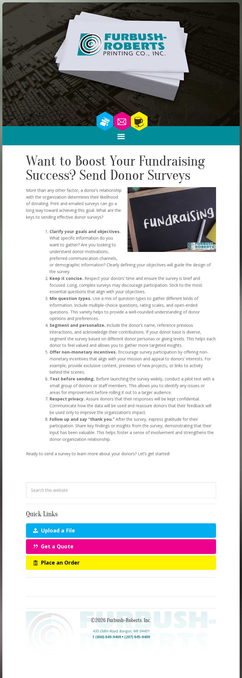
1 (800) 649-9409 (106, 636)
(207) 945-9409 (137, 636)
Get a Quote (56, 546)
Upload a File (57, 530)
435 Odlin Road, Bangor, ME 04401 (121, 631)
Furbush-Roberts (121, 57)
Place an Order (59, 562)
